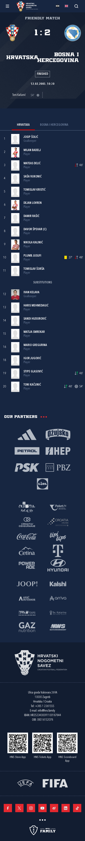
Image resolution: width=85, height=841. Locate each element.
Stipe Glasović (33, 371)
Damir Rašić (31, 216)
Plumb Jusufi (32, 255)
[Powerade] (27, 565)
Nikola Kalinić (33, 242)
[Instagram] (31, 808)
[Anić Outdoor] (27, 598)
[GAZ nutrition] (27, 627)
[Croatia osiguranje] (27, 522)
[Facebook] (8, 808)
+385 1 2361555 (44, 706)
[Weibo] (54, 808)
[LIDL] (42, 483)
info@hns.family (46, 710)
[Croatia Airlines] (57, 522)
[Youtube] (42, 808)
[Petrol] (27, 450)
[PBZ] (57, 467)
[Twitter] (19, 808)
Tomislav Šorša (34, 269)
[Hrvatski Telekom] (57, 550)
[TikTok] (77, 808)
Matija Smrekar (34, 332)
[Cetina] (27, 550)
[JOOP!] (27, 583)
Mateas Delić (32, 163)
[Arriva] (57, 598)
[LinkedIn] (65, 808)
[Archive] (76, 6)
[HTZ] (27, 507)
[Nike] (27, 434)
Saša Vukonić (33, 176)
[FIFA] (55, 783)
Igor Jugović (32, 358)
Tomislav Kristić (35, 189)
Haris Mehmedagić (36, 305)
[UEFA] (25, 783)
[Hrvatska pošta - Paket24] (57, 507)
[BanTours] (27, 612)
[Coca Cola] (27, 536)
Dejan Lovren (33, 203)
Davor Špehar (33, 229)
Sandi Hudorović (35, 318)
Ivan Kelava (31, 292)
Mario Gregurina (35, 345)
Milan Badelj (32, 150)
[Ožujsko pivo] (57, 434)
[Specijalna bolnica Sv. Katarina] (57, 612)
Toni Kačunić (32, 384)
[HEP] (57, 450)
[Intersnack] (57, 536)
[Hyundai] (57, 565)
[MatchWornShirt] (57, 627)
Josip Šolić (31, 137)
